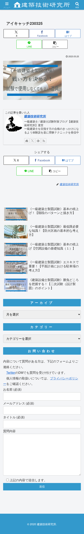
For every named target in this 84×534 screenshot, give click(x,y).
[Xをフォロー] (32, 140)
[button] (54, 44)
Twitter (10, 372)
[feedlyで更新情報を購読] (38, 140)
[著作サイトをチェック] (26, 140)
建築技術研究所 (35, 116)
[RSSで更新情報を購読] (43, 140)
